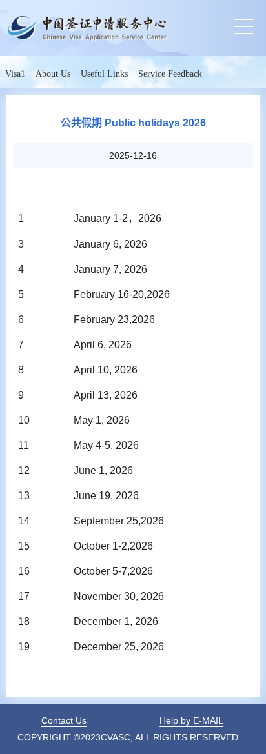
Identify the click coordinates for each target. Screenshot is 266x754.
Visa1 (15, 74)
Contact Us (64, 720)
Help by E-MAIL (191, 720)
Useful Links (104, 74)
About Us (53, 74)
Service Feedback (170, 74)
